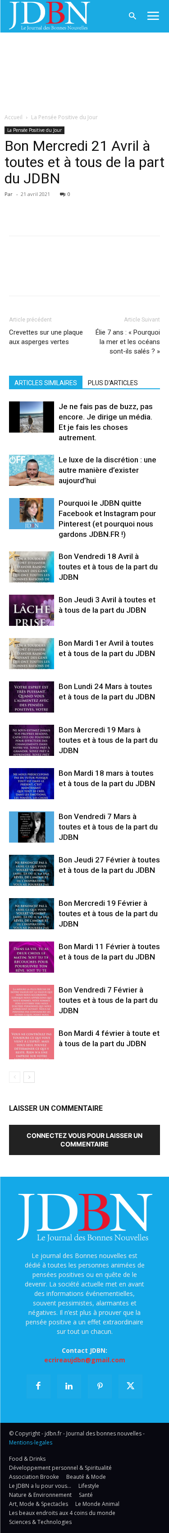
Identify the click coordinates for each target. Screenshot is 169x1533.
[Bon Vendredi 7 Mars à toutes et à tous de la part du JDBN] (31, 827)
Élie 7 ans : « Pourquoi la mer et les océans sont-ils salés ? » (128, 341)
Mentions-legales (30, 1442)
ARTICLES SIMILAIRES (45, 383)
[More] (122, 207)
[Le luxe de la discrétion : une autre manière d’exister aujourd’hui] (31, 470)
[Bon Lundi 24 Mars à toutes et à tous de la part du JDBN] (31, 697)
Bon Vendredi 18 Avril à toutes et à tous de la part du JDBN (108, 567)
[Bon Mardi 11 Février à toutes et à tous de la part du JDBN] (31, 957)
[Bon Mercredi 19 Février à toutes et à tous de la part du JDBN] (31, 913)
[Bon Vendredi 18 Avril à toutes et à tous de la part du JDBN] (31, 566)
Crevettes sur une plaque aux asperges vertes (46, 337)
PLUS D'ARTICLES (113, 383)
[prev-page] (14, 1077)
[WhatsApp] (80, 207)
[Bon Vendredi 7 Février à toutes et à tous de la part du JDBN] (31, 1000)
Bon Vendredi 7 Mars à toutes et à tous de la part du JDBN (108, 827)
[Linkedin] (101, 207)
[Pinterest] (59, 207)
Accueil (14, 117)
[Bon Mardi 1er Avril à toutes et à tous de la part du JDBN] (31, 653)
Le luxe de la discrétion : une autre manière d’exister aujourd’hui (107, 470)
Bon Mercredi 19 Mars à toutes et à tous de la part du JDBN (108, 740)
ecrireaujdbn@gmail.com (84, 1360)
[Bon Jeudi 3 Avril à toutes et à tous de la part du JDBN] (31, 610)
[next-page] (29, 1077)
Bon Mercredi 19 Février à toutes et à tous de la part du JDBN (108, 913)
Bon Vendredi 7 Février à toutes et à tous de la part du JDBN (108, 1000)
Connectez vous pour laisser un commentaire (84, 1140)
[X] (39, 207)
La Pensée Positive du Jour (64, 117)
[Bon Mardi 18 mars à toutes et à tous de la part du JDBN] (31, 783)
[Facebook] (18, 207)
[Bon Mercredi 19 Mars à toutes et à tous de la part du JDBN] (31, 740)
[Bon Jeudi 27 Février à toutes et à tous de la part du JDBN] (31, 870)
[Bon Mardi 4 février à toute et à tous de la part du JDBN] (31, 1043)
